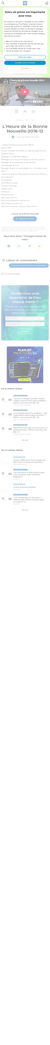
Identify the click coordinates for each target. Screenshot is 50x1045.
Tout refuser (25, 68)
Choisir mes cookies (25, 57)
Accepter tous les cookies (25, 63)
